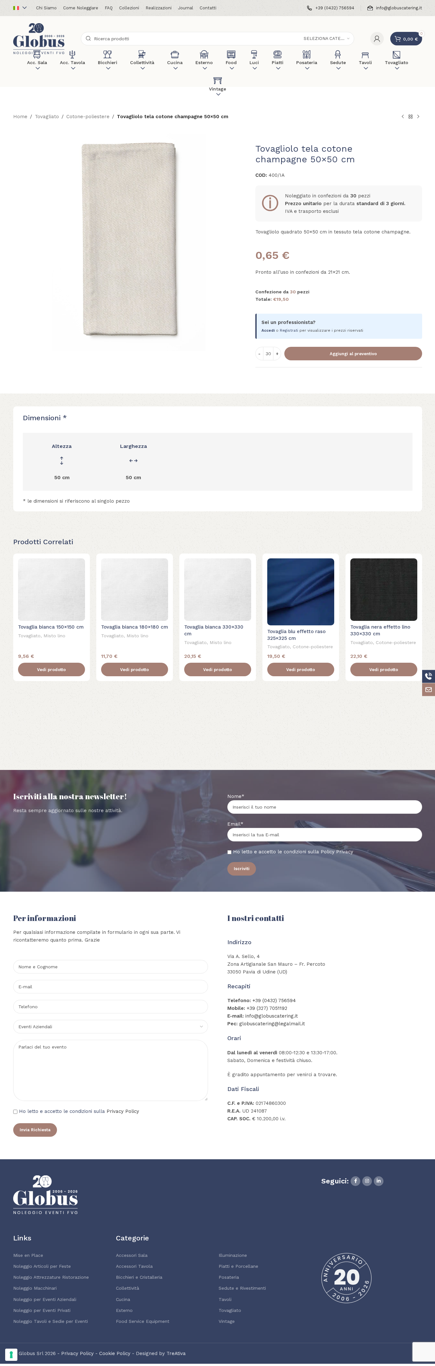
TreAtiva (176, 1353)
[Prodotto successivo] (418, 117)
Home (20, 116)
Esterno (124, 1310)
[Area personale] (377, 38)
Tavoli (225, 1299)
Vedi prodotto (51, 669)
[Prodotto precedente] (403, 117)
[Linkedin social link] (378, 1181)
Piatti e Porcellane (238, 1266)
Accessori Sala (131, 1255)
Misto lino (54, 635)
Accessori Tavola (134, 1266)
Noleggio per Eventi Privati (42, 1310)
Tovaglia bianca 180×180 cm (134, 627)
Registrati (289, 330)
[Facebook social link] (355, 1181)
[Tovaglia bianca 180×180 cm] (134, 589)
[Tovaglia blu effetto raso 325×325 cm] (300, 591)
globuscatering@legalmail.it (272, 1024)
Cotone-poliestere (87, 116)
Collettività (127, 1288)
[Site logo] (39, 38)
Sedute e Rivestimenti (242, 1288)
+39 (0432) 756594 (274, 1000)
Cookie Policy (114, 1353)
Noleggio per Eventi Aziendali (44, 1299)
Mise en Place (28, 1255)
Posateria (229, 1277)
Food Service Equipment (142, 1321)
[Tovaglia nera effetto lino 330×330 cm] (383, 589)
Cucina (123, 1299)
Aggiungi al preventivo (353, 353)
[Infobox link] (330, 8)
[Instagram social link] (367, 1181)
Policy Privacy (337, 852)
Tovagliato (47, 116)
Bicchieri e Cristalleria (139, 1277)
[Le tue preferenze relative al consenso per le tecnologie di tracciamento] (11, 1355)
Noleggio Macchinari (35, 1288)
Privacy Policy (123, 1111)
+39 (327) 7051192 (267, 1008)
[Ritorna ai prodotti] (410, 117)
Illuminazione (233, 1255)
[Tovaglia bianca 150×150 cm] (51, 589)
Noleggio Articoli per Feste (42, 1266)
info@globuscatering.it (271, 1016)
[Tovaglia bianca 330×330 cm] (217, 589)
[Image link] (45, 1194)
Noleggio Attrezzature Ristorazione (51, 1277)
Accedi (268, 330)
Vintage (227, 1321)
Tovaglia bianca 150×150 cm (51, 627)
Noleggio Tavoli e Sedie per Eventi (50, 1321)
